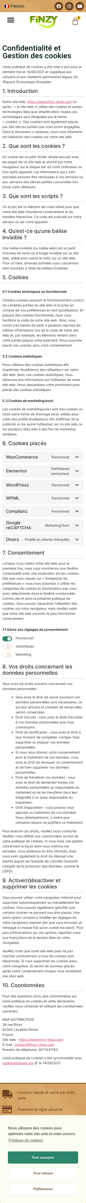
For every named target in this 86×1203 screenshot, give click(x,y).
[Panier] (75, 21)
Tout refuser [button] (43, 1173)
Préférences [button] (43, 1189)
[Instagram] (69, 6)
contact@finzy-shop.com (34, 1045)
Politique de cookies (26, 1140)
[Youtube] (79, 6)
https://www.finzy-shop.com (49, 102)
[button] (10, 20)
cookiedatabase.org (18, 1063)
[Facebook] (58, 6)
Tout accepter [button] (43, 1157)
